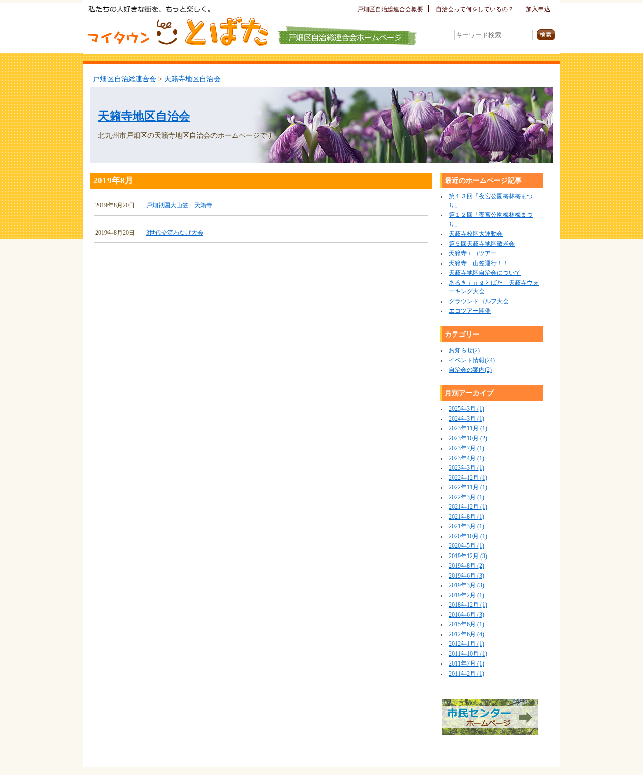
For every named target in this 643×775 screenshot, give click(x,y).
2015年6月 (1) (466, 624)
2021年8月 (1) (466, 517)
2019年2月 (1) (466, 595)
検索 (546, 35)
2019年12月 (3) (468, 556)
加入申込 (538, 9)
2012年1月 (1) (466, 644)
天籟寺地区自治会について (485, 273)
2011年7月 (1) (466, 663)
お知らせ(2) (464, 350)
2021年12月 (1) (468, 507)
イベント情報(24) (472, 360)
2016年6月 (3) (466, 615)
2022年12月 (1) (468, 478)
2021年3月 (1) (466, 526)
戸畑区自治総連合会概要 (390, 9)
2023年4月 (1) (466, 458)
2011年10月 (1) (468, 654)
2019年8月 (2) (466, 566)
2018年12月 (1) (468, 605)
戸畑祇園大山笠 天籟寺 (179, 205)
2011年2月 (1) (466, 674)
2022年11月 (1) (468, 487)
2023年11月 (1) (468, 428)
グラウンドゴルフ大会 (479, 301)
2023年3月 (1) (466, 468)
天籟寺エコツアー (473, 253)
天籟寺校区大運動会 (476, 234)
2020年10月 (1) (468, 536)
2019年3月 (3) (466, 585)
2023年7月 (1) (466, 448)
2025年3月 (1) (466, 409)
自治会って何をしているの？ (475, 9)
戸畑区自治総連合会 (124, 79)
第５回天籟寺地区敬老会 (482, 244)
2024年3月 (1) (466, 419)
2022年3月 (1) (466, 497)
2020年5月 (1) (466, 546)
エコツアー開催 (470, 311)
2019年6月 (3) (466, 576)
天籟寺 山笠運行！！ (479, 263)
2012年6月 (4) (466, 634)
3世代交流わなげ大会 (174, 233)
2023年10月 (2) (468, 438)
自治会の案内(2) (470, 370)
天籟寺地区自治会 (192, 79)
